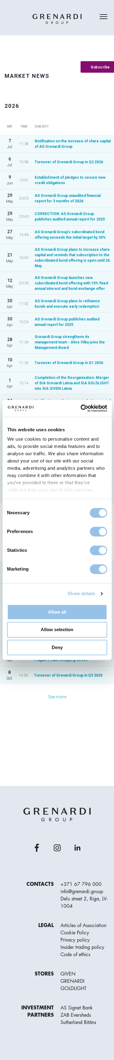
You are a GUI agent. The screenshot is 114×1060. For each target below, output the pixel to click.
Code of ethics (75, 954)
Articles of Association (83, 925)
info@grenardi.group (81, 891)
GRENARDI (72, 981)
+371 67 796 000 (81, 884)
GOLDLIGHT (73, 988)
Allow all (57, 611)
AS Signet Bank (76, 1007)
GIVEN (67, 974)
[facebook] (36, 847)
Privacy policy (75, 940)
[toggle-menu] (103, 16)
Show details (81, 593)
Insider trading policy (82, 947)
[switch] (98, 531)
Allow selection (57, 629)
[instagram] (57, 847)
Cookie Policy (74, 932)
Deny (57, 647)
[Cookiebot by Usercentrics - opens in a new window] (81, 408)
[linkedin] (77, 847)
